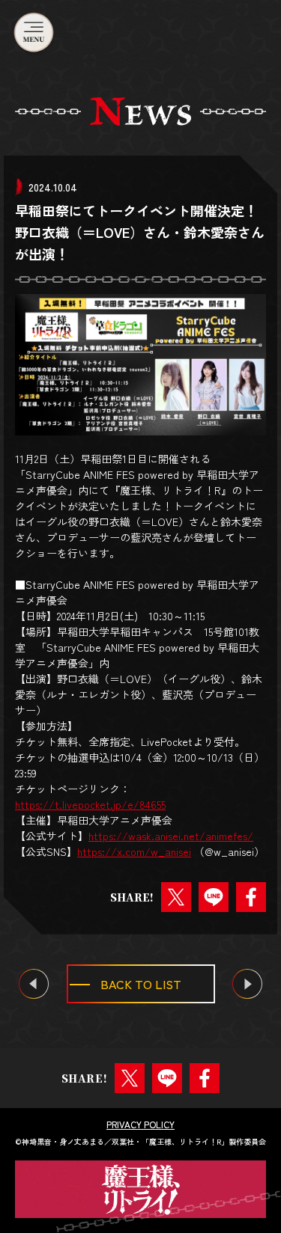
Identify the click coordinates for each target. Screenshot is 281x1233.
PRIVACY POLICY (140, 1124)
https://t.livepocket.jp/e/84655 (90, 804)
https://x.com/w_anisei (134, 851)
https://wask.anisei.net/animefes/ (170, 835)
